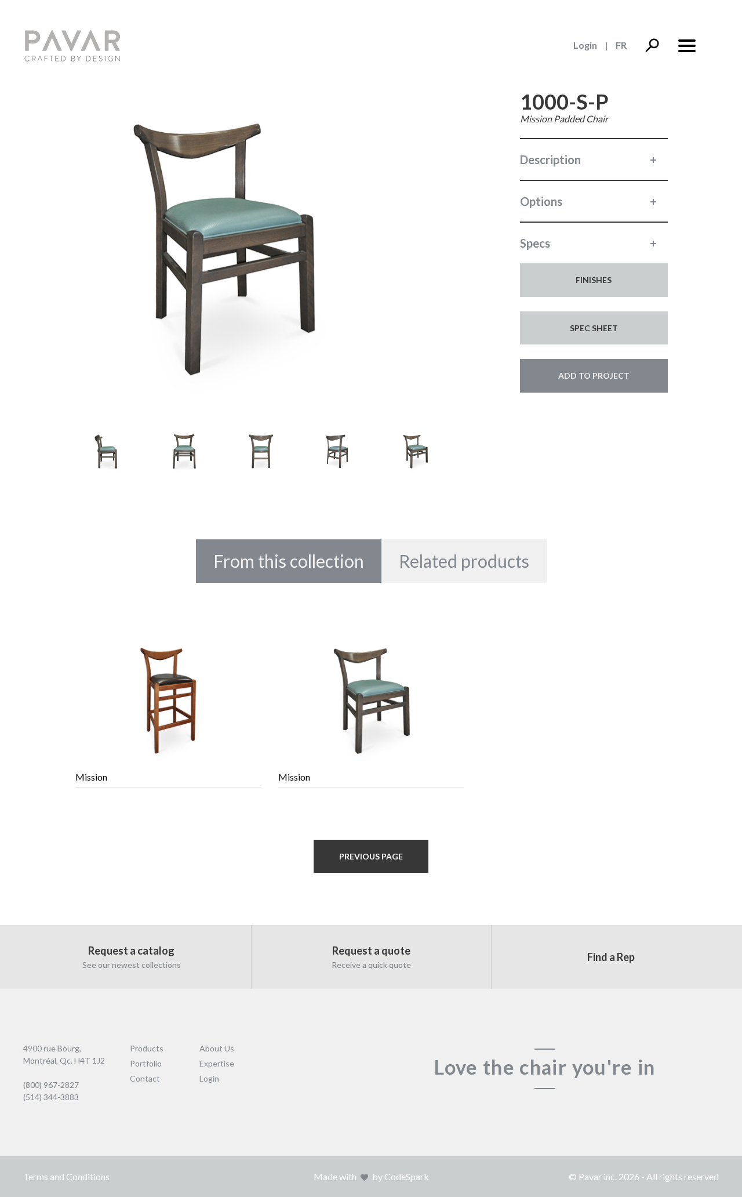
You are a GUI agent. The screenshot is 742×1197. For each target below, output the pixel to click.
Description (550, 159)
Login (585, 44)
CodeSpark (406, 1176)
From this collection (288, 560)
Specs (535, 243)
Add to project (594, 375)
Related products (464, 560)
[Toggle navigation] (686, 44)
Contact (145, 1078)
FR (621, 44)
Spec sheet (594, 328)
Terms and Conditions (66, 1176)
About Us (216, 1048)
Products (146, 1048)
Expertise (216, 1063)
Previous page (371, 856)
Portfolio (146, 1063)
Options (541, 201)
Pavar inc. (598, 1176)
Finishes (594, 280)
